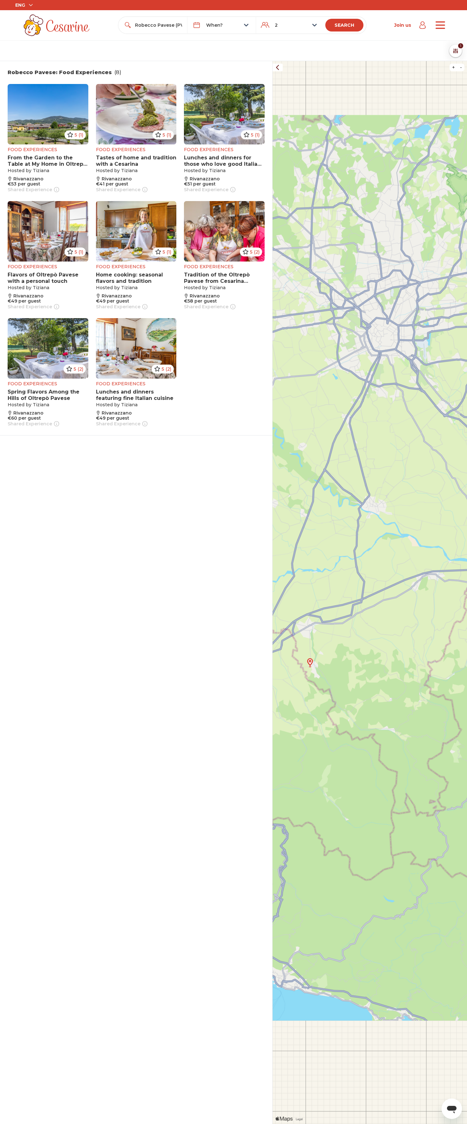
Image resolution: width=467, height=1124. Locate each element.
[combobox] (158, 25)
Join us (402, 25)
